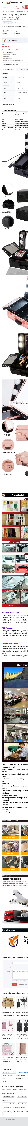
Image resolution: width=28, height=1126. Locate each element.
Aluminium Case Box (20, 1107)
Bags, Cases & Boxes (10, 11)
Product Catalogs (23, 1072)
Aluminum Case (19, 1078)
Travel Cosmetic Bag (22, 1096)
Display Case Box (7, 1111)
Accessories (4, 1081)
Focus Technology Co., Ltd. (19, 1119)
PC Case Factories (22, 1104)
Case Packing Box (7, 1107)
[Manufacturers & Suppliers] (14, 2)
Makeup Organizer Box (8, 1096)
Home (3, 11)
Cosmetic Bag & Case (20, 11)
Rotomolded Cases (20, 1075)
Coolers (3, 1078)
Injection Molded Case (7, 1075)
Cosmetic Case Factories (9, 1104)
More (3, 1114)
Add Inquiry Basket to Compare (10, 64)
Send (15, 984)
